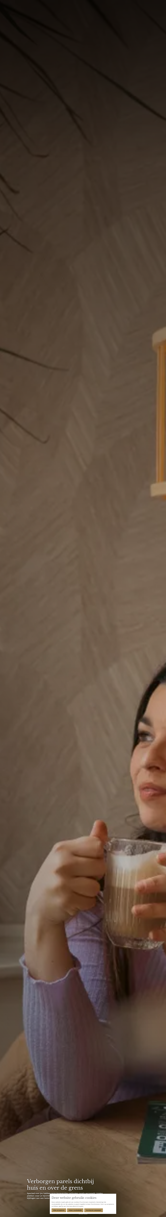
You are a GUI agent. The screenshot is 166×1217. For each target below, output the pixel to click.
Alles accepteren (58, 1210)
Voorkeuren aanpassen (93, 1210)
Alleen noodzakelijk (75, 1210)
